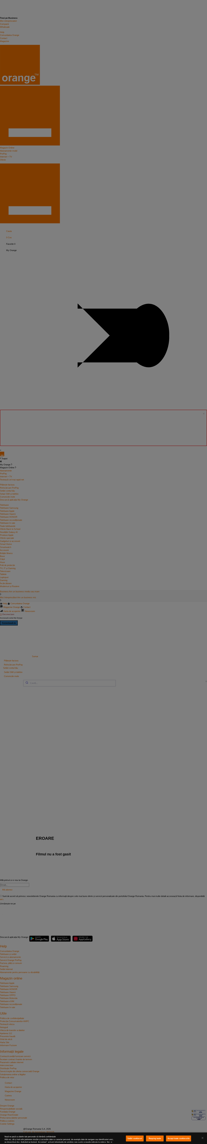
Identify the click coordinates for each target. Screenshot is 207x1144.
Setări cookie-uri (134, 1138)
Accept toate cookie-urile (179, 1138)
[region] (103, 1138)
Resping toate (155, 1138)
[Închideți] (202, 1138)
